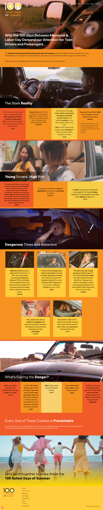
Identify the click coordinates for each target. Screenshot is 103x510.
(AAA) (13, 128)
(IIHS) (64, 137)
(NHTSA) (39, 124)
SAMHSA (92, 402)
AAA (72, 393)
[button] (2, 507)
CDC (31, 409)
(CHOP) (19, 294)
